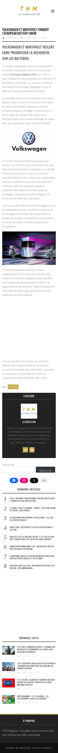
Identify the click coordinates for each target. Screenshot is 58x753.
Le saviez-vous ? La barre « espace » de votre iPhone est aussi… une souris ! (33, 509)
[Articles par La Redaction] (29, 412)
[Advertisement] (29, 329)
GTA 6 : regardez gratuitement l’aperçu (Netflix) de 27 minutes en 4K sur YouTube (32, 499)
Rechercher (8, 464)
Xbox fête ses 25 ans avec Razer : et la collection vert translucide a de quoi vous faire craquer (32, 538)
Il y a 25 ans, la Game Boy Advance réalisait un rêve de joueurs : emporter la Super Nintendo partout (36, 682)
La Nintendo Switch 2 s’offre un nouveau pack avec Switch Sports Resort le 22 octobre (32, 557)
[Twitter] (25, 449)
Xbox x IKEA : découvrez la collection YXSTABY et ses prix (31, 528)
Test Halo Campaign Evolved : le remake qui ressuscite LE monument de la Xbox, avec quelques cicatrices (36, 649)
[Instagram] (32, 449)
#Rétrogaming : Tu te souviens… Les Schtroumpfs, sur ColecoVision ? (32, 697)
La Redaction (11, 37)
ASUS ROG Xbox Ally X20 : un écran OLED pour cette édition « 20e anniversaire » (32, 567)
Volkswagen (13, 387)
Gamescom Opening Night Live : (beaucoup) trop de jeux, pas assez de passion (32, 547)
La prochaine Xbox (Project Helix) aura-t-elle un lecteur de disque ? (31, 519)
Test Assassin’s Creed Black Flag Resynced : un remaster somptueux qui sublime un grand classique (36, 666)
